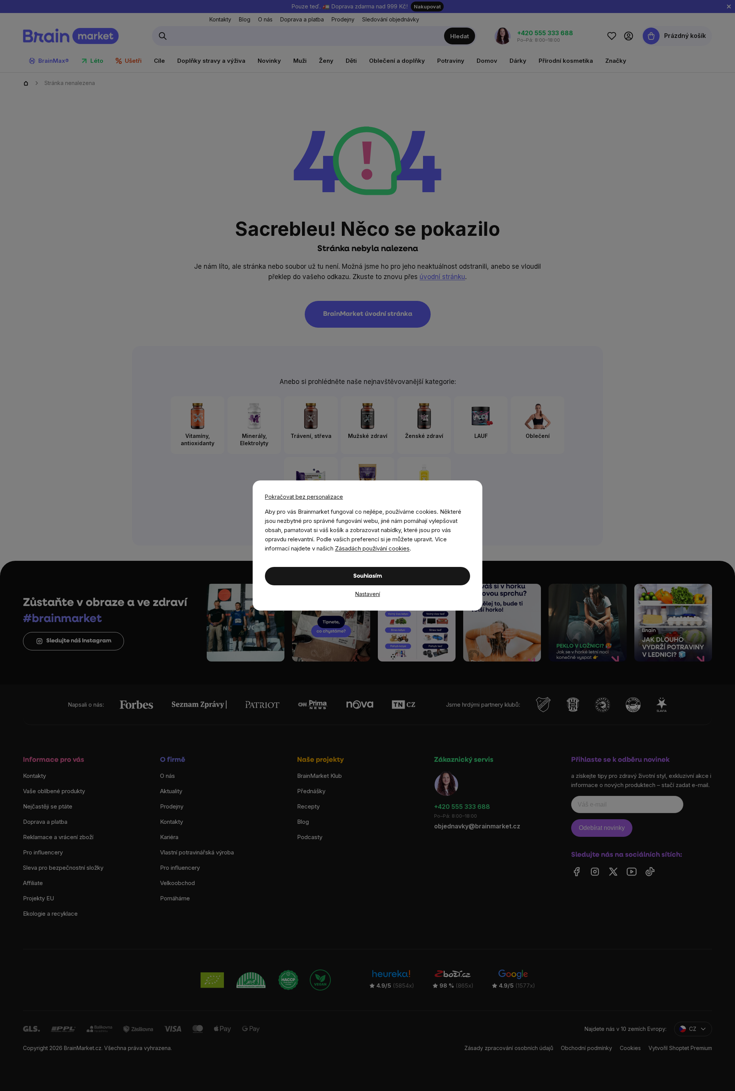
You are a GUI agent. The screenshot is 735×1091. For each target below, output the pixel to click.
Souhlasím (367, 576)
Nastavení (367, 594)
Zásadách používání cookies (372, 548)
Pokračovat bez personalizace (304, 496)
